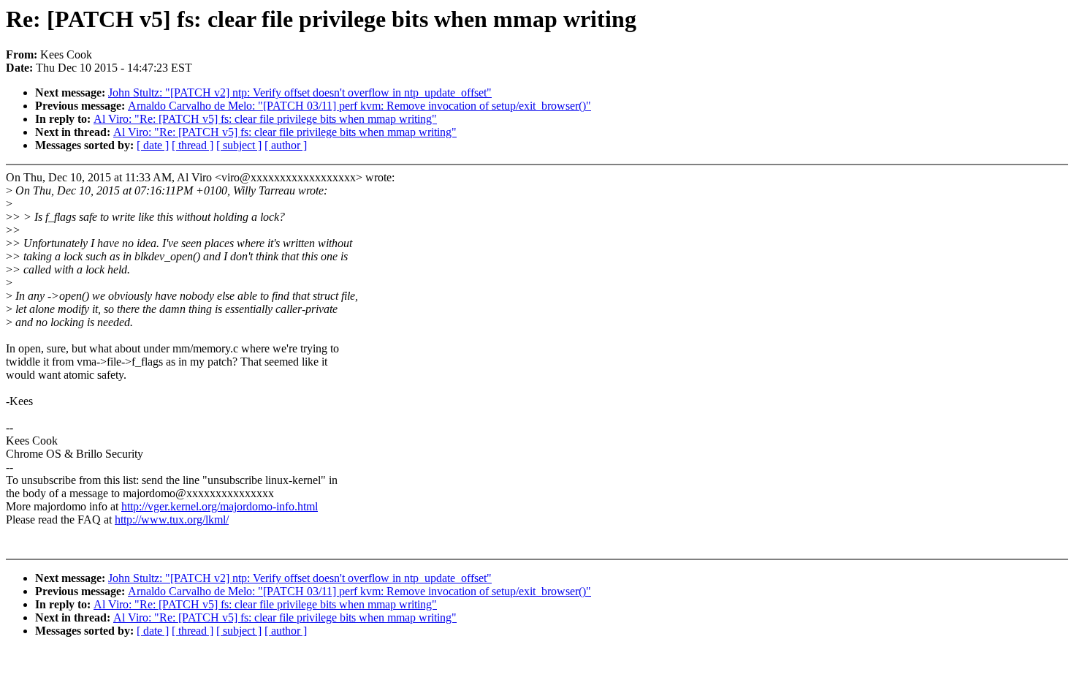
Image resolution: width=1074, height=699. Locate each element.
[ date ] (153, 145)
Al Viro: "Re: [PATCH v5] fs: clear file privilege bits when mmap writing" (265, 119)
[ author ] (285, 145)
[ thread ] (192, 145)
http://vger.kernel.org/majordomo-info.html (219, 506)
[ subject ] (239, 145)
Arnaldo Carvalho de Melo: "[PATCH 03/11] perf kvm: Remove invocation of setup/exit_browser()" (359, 105)
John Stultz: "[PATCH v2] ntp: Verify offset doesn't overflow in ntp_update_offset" (300, 92)
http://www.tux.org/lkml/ (172, 519)
